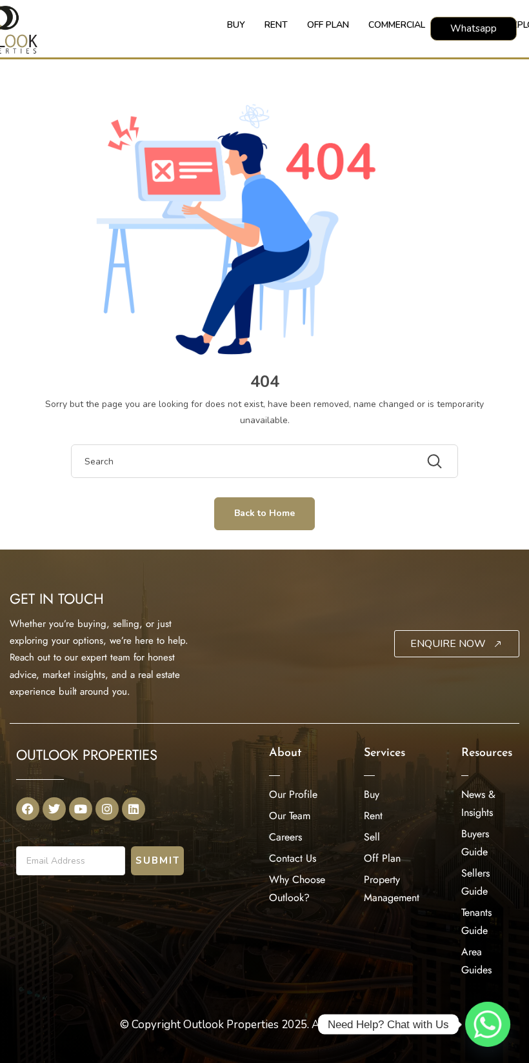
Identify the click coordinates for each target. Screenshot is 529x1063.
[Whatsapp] (487, 1024)
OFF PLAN (328, 25)
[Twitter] (54, 808)
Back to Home (264, 513)
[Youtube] (80, 808)
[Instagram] (107, 808)
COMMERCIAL (396, 25)
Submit (157, 860)
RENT (276, 25)
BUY (236, 25)
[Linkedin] (133, 808)
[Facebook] (27, 808)
